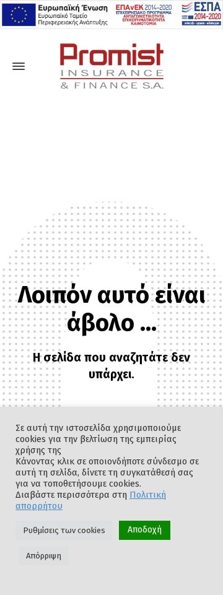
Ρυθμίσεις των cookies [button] (64, 530)
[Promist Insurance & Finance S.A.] (111, 66)
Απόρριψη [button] (43, 555)
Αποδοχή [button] (145, 529)
